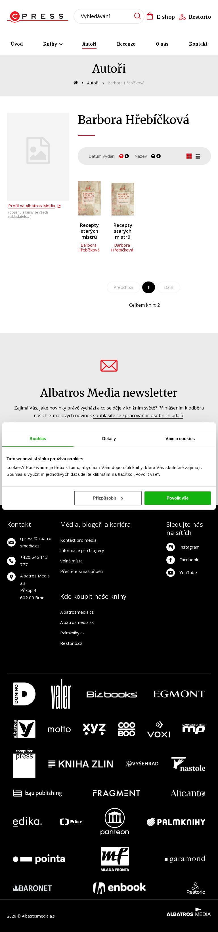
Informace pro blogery (82, 550)
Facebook (188, 559)
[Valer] (61, 694)
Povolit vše (177, 498)
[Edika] (27, 821)
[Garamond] (185, 859)
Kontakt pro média (78, 540)
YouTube (188, 572)
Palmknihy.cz (72, 632)
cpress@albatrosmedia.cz (35, 542)
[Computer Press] (24, 764)
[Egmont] (179, 694)
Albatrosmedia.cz (77, 612)
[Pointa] (39, 859)
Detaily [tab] (109, 438)
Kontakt (198, 44)
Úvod (17, 44)
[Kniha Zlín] (81, 764)
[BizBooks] (112, 694)
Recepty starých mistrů (89, 231)
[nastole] (188, 764)
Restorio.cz (71, 643)
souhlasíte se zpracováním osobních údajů (138, 415)
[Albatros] (24, 729)
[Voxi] (159, 729)
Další (168, 287)
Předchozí (123, 287)
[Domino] (24, 694)
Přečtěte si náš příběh (81, 571)
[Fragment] (116, 793)
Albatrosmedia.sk (77, 622)
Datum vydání (102, 156)
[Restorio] (196, 888)
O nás (162, 44)
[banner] (39, 17)
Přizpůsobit (104, 498)
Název (141, 156)
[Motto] (59, 729)
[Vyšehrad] (142, 764)
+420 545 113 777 (34, 560)
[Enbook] (119, 888)
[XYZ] (94, 729)
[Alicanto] (188, 793)
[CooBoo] (126, 729)
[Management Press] (194, 729)
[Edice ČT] (71, 821)
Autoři (89, 44)
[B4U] (37, 793)
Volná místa (71, 561)
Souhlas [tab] (38, 438)
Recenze (126, 44)
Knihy (50, 44)
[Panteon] (115, 821)
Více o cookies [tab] (179, 438)
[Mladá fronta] (115, 859)
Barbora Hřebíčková (88, 247)
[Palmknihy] (176, 821)
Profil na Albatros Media (31, 205)
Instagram (189, 547)
